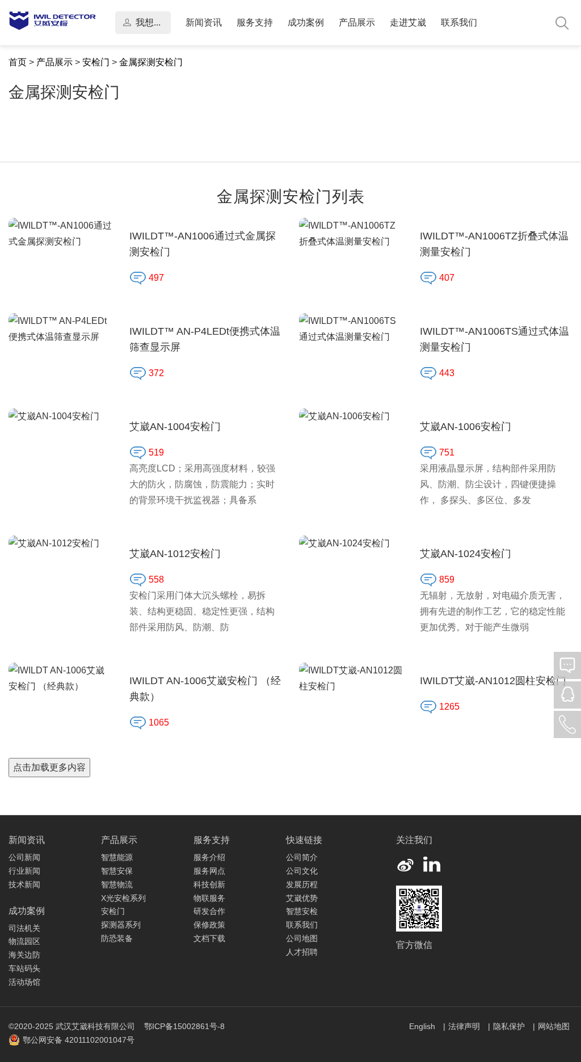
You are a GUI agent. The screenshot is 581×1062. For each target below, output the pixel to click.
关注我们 (414, 840)
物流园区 (24, 941)
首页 (18, 62)
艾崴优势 (302, 898)
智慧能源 (117, 857)
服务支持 (255, 22)
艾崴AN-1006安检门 (465, 426)
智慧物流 (117, 884)
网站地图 (554, 1026)
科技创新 (209, 884)
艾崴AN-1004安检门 (175, 426)
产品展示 (357, 22)
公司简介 (302, 857)
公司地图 (302, 938)
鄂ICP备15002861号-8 (184, 1026)
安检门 (96, 62)
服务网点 (209, 870)
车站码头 (24, 968)
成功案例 (306, 22)
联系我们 (459, 22)
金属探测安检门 (151, 62)
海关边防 (24, 954)
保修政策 (209, 924)
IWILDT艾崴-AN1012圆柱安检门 (493, 680)
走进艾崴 (408, 22)
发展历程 (302, 884)
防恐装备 (117, 938)
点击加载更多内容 (49, 767)
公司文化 (302, 870)
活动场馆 (24, 982)
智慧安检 (302, 911)
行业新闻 (24, 870)
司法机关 (24, 928)
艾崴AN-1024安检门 (465, 553)
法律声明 (465, 1026)
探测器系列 (121, 924)
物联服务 (209, 898)
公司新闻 (24, 857)
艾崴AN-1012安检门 (175, 553)
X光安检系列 (123, 898)
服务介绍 (209, 857)
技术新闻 (24, 884)
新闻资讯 (204, 22)
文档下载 (209, 938)
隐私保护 (510, 1026)
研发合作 (209, 911)
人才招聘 (302, 951)
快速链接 (304, 840)
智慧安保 (117, 870)
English (423, 1026)
